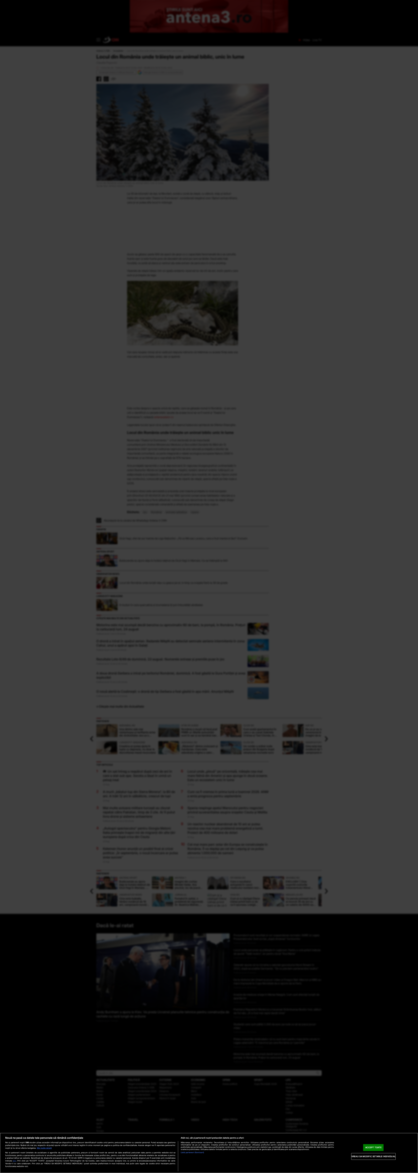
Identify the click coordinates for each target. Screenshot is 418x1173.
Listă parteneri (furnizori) (192, 1152)
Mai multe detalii (44, 1148)
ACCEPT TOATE (373, 1147)
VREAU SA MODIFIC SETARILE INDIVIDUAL (373, 1156)
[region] (209, 1153)
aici (14, 1160)
